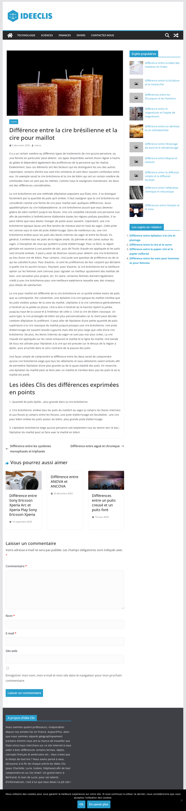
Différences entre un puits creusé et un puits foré (104, 502)
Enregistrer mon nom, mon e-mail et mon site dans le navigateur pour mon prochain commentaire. (64, 678)
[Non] (181, 800)
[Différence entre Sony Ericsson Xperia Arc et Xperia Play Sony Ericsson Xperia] (23, 473)
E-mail (11, 633)
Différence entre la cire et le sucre (151, 244)
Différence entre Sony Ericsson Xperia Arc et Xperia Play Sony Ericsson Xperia (23, 505)
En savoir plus (98, 804)
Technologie (26, 35)
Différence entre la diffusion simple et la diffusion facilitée (162, 176)
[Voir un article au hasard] (176, 35)
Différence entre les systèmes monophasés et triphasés (30, 448)
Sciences (47, 35)
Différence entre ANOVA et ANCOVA (64, 481)
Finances (65, 35)
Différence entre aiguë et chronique (95, 446)
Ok (81, 804)
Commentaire (16, 566)
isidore (37, 145)
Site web (11, 651)
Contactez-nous (102, 35)
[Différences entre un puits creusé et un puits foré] (106, 473)
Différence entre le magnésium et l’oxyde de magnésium (160, 112)
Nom (10, 616)
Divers (81, 35)
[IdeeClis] (10, 35)
